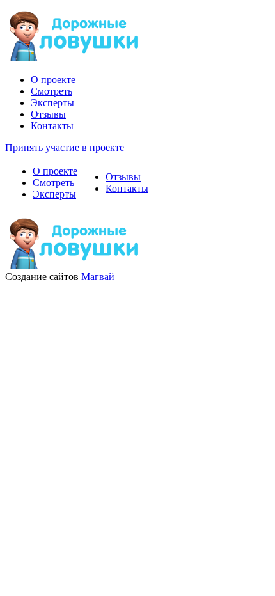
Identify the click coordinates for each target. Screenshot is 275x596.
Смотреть (51, 91)
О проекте (53, 79)
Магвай (97, 276)
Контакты (52, 125)
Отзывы (48, 114)
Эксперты (52, 102)
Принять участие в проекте (64, 147)
